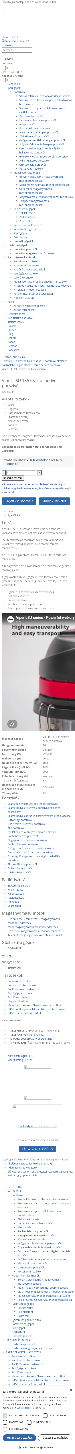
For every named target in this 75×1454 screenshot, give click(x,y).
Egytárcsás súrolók (19, 885)
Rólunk (13, 10)
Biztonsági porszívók (31, 116)
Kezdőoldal (15, 6)
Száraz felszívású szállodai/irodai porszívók (44, 96)
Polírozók (24, 221)
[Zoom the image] (37, 1106)
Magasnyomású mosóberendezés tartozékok (46, 197)
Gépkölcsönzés (16, 314)
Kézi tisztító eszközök (20, 318)
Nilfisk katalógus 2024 (20, 1056)
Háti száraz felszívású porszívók (38, 120)
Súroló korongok (23, 277)
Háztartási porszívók (25, 249)
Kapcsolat (13, 350)
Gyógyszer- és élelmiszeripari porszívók (42, 140)
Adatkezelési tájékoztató (22, 1167)
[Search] (35, 50)
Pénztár (14, 30)
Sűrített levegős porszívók (34, 136)
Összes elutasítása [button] (55, 1437)
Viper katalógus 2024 (20, 1060)
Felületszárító (27, 213)
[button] (7, 45)
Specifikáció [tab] (14, 515)
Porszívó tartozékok (31, 168)
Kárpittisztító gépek (24, 229)
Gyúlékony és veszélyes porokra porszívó (43, 156)
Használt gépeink (23, 241)
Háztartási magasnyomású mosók (33, 253)
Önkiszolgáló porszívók (32, 164)
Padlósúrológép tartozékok (29, 269)
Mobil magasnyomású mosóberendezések (44, 184)
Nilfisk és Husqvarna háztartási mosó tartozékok (42, 285)
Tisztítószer (14, 968)
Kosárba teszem (13, 478)
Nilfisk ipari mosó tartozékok (30, 289)
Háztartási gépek (17, 245)
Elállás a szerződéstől (37, 1149)
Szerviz (12, 330)
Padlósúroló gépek (24, 209)
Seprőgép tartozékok (25, 273)
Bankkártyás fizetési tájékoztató (38, 1126)
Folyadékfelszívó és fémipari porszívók (42, 144)
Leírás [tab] (11, 511)
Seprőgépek (20, 233)
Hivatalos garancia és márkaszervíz (30, 14)
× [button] (71, 1390)
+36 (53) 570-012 (29, 37)
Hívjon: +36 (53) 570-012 (19, 501)
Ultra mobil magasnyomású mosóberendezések (36, 931)
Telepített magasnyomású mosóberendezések (35, 935)
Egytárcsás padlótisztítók (28, 225)
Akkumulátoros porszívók (34, 160)
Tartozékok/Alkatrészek (21, 257)
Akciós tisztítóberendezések (29, 305)
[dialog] (37, 1420)
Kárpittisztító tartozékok (27, 265)
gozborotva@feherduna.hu (36, 1038)
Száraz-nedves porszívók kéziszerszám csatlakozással (39, 816)
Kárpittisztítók (16, 893)
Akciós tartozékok (24, 310)
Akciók (11, 301)
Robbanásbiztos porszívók (34, 128)
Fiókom (13, 22)
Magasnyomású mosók (27, 172)
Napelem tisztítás (23, 297)
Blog (12, 18)
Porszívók (19, 92)
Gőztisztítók (20, 237)
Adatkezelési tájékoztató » (31, 1407)
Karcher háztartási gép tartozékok (33, 293)
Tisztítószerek (16, 322)
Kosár (12, 26)
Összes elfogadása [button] (19, 1437)
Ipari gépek (14, 88)
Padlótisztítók (27, 217)
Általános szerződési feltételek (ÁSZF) (30, 1163)
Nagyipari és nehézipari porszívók (39, 132)
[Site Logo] (16, 41)
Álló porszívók (27, 124)
